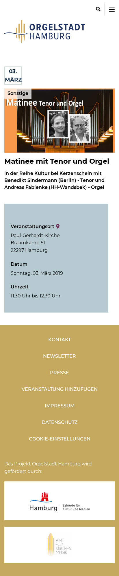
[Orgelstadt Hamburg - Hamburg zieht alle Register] (44, 41)
